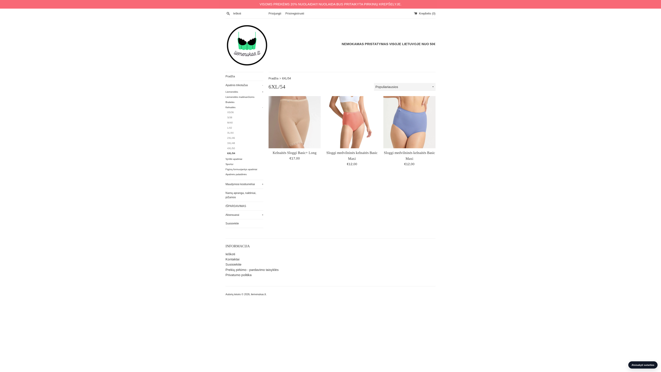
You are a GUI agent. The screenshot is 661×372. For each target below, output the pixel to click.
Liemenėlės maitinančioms (239, 97)
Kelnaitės (244, 107)
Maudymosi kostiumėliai (244, 184)
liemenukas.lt (258, 294)
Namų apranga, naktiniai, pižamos (240, 195)
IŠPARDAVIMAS (235, 206)
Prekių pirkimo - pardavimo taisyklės (252, 270)
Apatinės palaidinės (236, 174)
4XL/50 (231, 148)
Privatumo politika (238, 275)
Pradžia (230, 76)
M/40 (230, 122)
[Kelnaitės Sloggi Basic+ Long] (295, 122)
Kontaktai (232, 259)
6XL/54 (231, 153)
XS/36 (230, 112)
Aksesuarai (244, 214)
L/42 (229, 128)
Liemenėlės (244, 92)
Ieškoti (230, 254)
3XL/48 (231, 143)
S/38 (229, 117)
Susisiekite (232, 223)
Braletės (229, 102)
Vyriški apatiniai (233, 159)
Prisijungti (275, 13)
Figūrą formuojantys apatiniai (241, 169)
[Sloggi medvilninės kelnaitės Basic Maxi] (352, 122)
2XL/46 (231, 138)
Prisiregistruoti (294, 13)
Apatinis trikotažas (244, 85)
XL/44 (230, 133)
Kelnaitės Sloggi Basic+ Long (295, 153)
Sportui (229, 164)
